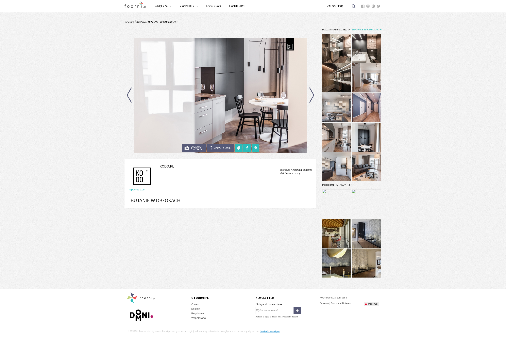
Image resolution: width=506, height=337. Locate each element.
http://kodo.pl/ (137, 189)
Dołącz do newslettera (269, 304)
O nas (195, 304)
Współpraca (198, 317)
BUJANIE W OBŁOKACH (162, 22)
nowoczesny (293, 173)
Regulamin (197, 313)
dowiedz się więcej (270, 331)
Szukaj (353, 6)
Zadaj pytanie (220, 148)
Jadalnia (307, 169)
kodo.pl (167, 166)
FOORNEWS (213, 6)
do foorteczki (194, 148)
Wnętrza (130, 22)
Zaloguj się (335, 6)
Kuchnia (141, 22)
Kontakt (195, 308)
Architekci (237, 6)
